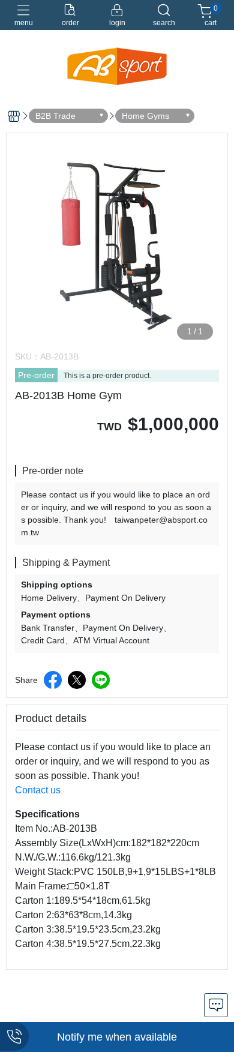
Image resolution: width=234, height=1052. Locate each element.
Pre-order (36, 375)
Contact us (38, 790)
